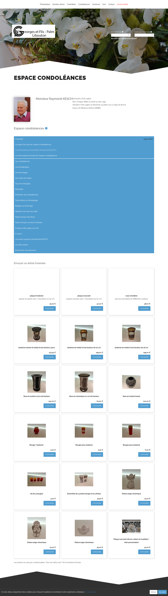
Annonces (96, 4)
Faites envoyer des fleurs (25, 217)
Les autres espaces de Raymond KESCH (31, 239)
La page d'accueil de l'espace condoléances (33, 144)
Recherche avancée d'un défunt (124, 38)
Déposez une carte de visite (26, 211)
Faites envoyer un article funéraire (28, 222)
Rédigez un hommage (24, 206)
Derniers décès (59, 4)
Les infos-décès (21, 245)
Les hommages (21, 173)
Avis (104, 4)
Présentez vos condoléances (26, 195)
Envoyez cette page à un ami (27, 228)
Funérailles (71, 4)
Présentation (45, 4)
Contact (111, 4)
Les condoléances (22, 161)
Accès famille (122, 4)
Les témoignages (22, 167)
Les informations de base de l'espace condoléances (36, 156)
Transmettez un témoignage (26, 200)
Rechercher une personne (25, 250)
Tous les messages (22, 184)
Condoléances (84, 4)
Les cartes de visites (23, 178)
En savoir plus (90, 592)
